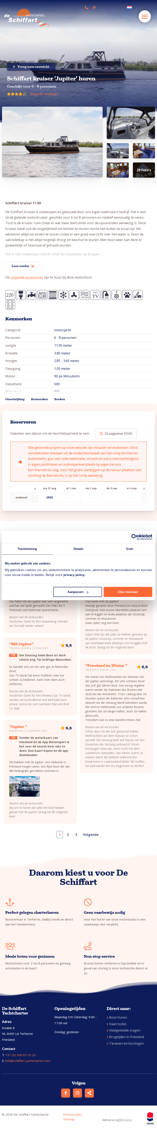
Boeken (59, 399)
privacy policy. (74, 575)
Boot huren (118, 1017)
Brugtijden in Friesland (126, 1037)
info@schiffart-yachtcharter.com (27, 1061)
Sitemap (69, 1119)
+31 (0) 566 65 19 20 (21, 1055)
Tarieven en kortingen (126, 1043)
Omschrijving (15, 399)
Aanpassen (75, 592)
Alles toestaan (128, 592)
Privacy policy (72, 1114)
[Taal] (130, 7)
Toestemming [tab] (27, 549)
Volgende (91, 834)
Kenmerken (39, 399)
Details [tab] (79, 549)
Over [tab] (129, 549)
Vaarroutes (118, 1024)
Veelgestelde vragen (124, 1030)
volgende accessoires (26, 277)
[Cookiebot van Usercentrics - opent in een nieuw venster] (134, 537)
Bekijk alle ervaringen (44, 94)
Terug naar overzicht (33, 67)
